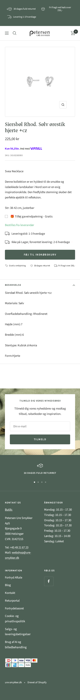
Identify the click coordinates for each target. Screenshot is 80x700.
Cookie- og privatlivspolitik (15, 618)
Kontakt (10, 593)
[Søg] (14, 33)
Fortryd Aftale (13, 577)
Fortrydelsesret (14, 608)
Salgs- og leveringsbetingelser (18, 632)
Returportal (12, 601)
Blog (8, 585)
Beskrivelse (13, 285)
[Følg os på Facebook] (48, 581)
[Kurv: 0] (73, 33)
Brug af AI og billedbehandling (16, 644)
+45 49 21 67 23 (19, 547)
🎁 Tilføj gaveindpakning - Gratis (31, 216)
